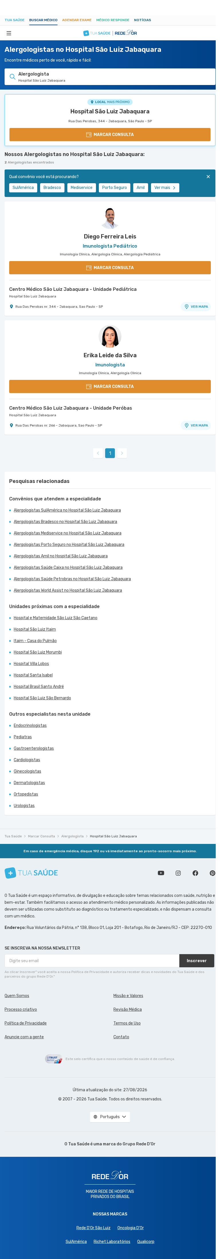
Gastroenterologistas (34, 748)
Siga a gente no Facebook (195, 873)
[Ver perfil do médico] (110, 217)
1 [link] (110, 453)
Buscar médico (43, 20)
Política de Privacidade (26, 1023)
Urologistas (24, 805)
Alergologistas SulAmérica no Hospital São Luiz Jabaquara (67, 510)
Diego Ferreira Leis (110, 236)
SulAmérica (23, 187)
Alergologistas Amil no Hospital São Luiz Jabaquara (61, 556)
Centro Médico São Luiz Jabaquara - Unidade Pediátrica (73, 289)
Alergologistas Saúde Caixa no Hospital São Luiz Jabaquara (68, 567)
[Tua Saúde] (31, 873)
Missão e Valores (128, 995)
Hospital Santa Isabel (33, 675)
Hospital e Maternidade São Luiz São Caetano (55, 617)
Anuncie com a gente (24, 1037)
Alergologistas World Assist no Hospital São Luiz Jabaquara (68, 590)
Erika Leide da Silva (110, 355)
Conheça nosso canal (161, 873)
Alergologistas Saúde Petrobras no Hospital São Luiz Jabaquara (72, 579)
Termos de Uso (127, 1023)
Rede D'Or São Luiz (93, 1228)
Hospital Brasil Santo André (39, 686)
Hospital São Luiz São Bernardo (42, 698)
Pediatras (23, 737)
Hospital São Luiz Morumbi (38, 652)
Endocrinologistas (30, 725)
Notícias (142, 20)
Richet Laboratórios (112, 1241)
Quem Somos (17, 995)
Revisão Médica (127, 1009)
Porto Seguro (114, 187)
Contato (121, 1037)
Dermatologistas (29, 782)
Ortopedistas (26, 794)
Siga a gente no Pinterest (212, 873)
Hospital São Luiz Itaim (35, 629)
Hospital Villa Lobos (31, 663)
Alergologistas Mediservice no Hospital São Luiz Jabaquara (67, 533)
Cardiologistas (27, 759)
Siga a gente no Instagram (178, 873)
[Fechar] (208, 176)
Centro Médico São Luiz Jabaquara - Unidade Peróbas (70, 408)
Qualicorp (145, 1241)
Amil (141, 187)
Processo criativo (21, 1009)
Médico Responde (112, 20)
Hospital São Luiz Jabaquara (110, 111)
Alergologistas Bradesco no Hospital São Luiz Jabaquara (65, 521)
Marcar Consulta (41, 836)
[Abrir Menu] (9, 33)
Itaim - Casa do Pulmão (35, 640)
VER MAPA (199, 307)
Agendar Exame (77, 20)
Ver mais (162, 187)
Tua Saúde (15, 20)
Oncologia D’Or (130, 1228)
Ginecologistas (27, 771)
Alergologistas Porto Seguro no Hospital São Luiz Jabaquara (69, 544)
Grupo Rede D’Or (139, 1144)
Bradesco (52, 187)
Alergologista (72, 836)
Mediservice (82, 187)
